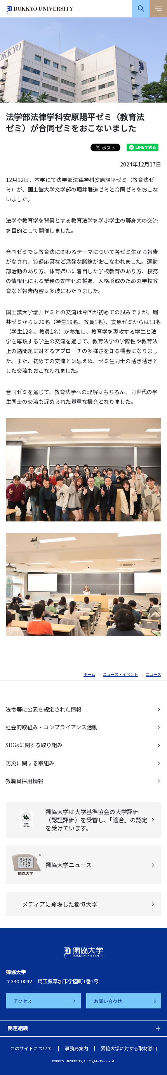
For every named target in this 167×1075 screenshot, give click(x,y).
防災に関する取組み (29, 763)
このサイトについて (31, 1048)
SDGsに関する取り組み (34, 745)
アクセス (23, 1001)
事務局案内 (76, 1048)
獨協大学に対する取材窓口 (129, 1048)
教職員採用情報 (24, 781)
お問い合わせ (108, 1001)
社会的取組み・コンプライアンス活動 (51, 727)
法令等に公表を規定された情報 (43, 709)
